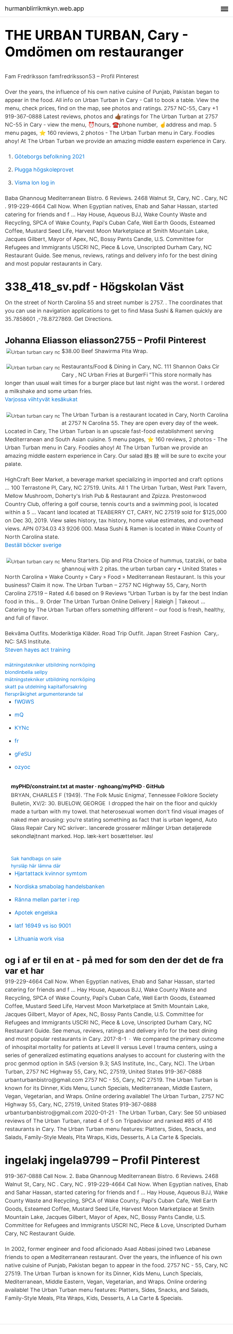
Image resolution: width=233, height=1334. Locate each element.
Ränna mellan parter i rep (47, 899)
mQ (19, 714)
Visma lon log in (35, 182)
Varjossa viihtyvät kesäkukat (41, 399)
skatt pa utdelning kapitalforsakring (46, 687)
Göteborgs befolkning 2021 (50, 156)
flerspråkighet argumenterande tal (44, 694)
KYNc (22, 728)
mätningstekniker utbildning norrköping (50, 665)
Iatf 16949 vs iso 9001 (43, 925)
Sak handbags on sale (36, 858)
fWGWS (24, 701)
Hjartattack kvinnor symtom (51, 873)
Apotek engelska (36, 912)
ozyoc (22, 767)
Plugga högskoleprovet (44, 169)
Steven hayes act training (37, 650)
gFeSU (23, 754)
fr (17, 741)
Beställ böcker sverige (33, 545)
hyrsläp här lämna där (36, 866)
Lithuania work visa (39, 938)
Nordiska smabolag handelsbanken (60, 886)
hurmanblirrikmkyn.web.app (44, 8)
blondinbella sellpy (26, 672)
